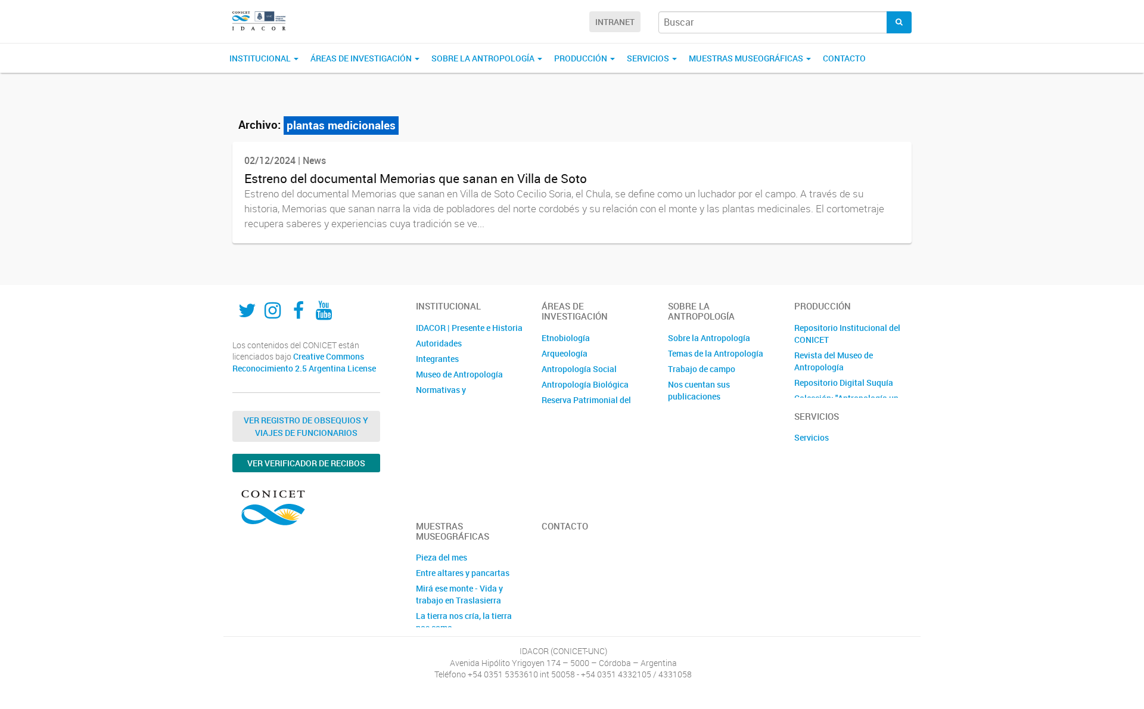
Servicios (811, 437)
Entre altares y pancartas (462, 572)
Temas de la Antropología (715, 353)
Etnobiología (566, 337)
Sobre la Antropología (709, 337)
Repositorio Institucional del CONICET (847, 333)
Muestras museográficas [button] (747, 58)
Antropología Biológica (585, 384)
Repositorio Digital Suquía (843, 382)
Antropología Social (579, 368)
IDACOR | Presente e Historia (469, 327)
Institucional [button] (261, 58)
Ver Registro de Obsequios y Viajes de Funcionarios (306, 426)
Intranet (615, 21)
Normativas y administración (444, 395)
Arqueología (564, 353)
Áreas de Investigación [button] (362, 58)
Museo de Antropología (459, 374)
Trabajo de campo (701, 368)
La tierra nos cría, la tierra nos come (464, 621)
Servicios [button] (649, 58)
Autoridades (439, 343)
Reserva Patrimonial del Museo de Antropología (586, 405)
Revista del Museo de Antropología (833, 361)
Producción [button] (581, 58)
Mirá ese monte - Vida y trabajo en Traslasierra (459, 594)
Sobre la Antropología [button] (483, 58)
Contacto (844, 58)
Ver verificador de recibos (306, 463)
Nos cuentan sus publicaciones (699, 390)
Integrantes (437, 358)
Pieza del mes (441, 557)
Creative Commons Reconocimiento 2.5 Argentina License (304, 362)
